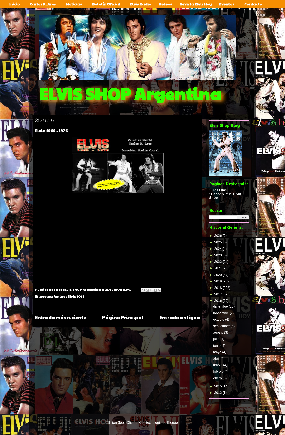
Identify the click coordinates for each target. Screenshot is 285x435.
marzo (218, 365)
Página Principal (122, 317)
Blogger (173, 422)
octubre (219, 319)
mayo (217, 352)
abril (217, 358)
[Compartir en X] (151, 290)
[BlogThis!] (147, 290)
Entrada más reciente (60, 317)
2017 (218, 294)
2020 (218, 275)
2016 (218, 301)
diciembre (221, 306)
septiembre (222, 326)
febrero (218, 371)
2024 (218, 249)
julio (216, 339)
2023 (218, 255)
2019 (218, 281)
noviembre (221, 313)
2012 (218, 393)
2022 (218, 262)
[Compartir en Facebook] (155, 290)
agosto (218, 332)
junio (217, 345)
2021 (218, 268)
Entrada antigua (179, 317)
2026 (218, 235)
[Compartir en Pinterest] (159, 290)
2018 (218, 288)
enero (218, 378)
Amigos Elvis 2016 (69, 296)
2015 (218, 386)
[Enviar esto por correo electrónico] (143, 290)
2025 (218, 242)
